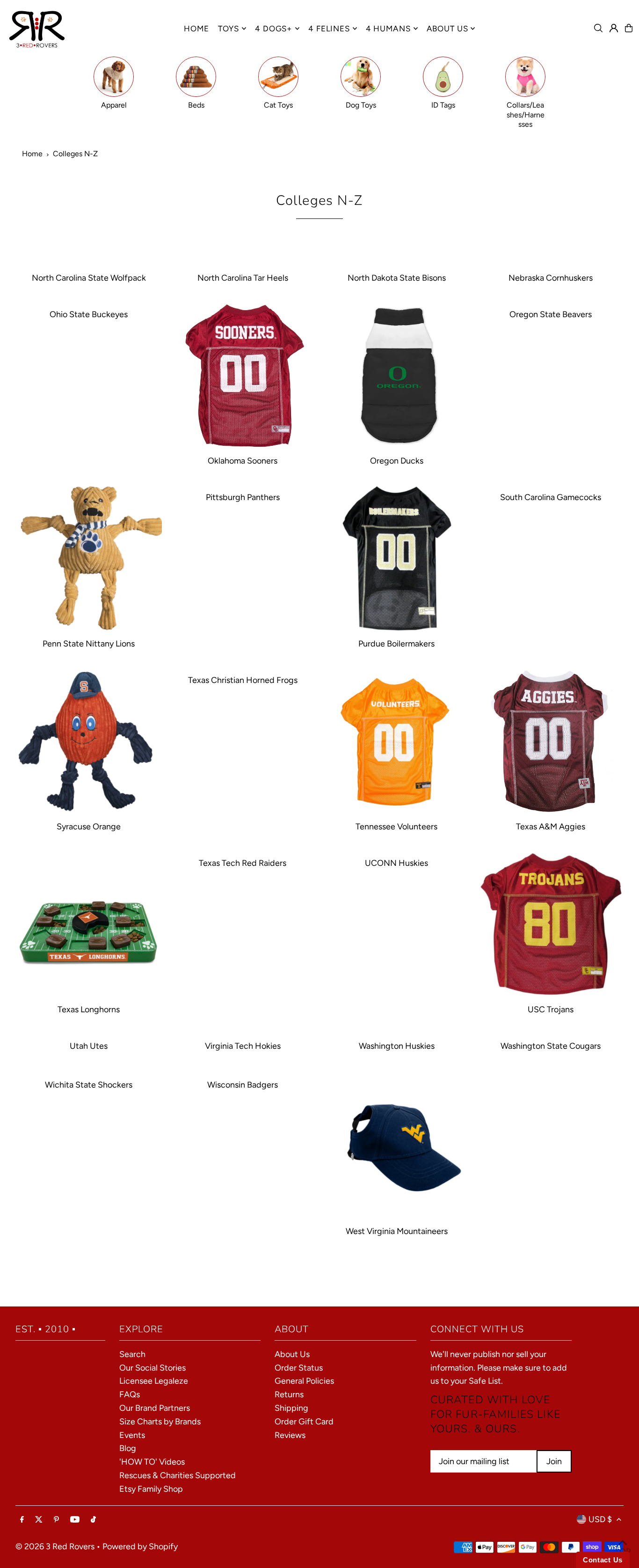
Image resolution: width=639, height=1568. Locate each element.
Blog (127, 1448)
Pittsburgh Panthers (243, 497)
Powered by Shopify (140, 1546)
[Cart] (628, 28)
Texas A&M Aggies (550, 826)
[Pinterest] (56, 1520)
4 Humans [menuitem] (388, 28)
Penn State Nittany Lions (89, 644)
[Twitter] (39, 1520)
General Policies (304, 1381)
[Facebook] (22, 1520)
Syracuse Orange (89, 826)
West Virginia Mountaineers (397, 1231)
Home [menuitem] (196, 28)
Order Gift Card (304, 1421)
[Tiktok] (93, 1520)
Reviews (290, 1435)
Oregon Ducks (396, 461)
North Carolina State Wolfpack (89, 278)
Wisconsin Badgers (242, 1085)
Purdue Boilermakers (396, 644)
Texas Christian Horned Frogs (243, 680)
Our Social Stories (152, 1368)
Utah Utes (89, 1046)
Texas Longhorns (89, 1009)
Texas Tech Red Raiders (242, 863)
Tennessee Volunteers (396, 826)
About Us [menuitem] (447, 28)
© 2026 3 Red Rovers (54, 1546)
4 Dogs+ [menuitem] (273, 28)
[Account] (614, 28)
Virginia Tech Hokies (243, 1046)
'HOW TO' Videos (152, 1462)
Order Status (299, 1368)
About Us (292, 1354)
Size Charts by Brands (160, 1421)
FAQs (129, 1394)
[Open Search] (598, 28)
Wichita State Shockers (88, 1085)
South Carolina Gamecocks (550, 497)
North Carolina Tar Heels (242, 278)
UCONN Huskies (396, 863)
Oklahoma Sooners (242, 461)
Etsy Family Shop (151, 1489)
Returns (289, 1394)
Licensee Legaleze (153, 1381)
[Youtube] (75, 1520)
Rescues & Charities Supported (177, 1475)
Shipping (291, 1408)
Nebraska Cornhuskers (550, 278)
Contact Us (603, 1560)
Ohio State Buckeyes (89, 314)
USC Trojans (551, 1009)
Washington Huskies (397, 1046)
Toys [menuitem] (228, 28)
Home (32, 153)
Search (132, 1354)
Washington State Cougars (551, 1046)
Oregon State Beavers (550, 314)
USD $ (600, 1519)
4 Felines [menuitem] (329, 28)
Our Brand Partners (154, 1408)
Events (132, 1435)
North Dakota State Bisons (397, 278)
